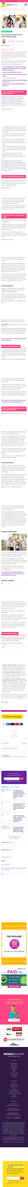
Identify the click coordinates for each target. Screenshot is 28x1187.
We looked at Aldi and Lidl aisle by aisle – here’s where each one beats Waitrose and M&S (19, 806)
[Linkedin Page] (15, 1118)
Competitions (14, 1074)
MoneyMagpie (4, 8)
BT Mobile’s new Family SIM (8, 97)
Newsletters (14, 1096)
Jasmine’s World (14, 1085)
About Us (14, 1083)
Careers (14, 1095)
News (14, 1071)
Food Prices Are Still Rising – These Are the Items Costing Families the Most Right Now (19, 818)
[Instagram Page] (12, 1118)
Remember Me (7, 857)
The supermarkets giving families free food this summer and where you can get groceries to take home (19, 794)
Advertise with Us (14, 1090)
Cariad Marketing (20, 1142)
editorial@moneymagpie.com (13, 1110)
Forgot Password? (5, 864)
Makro (19, 257)
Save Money (14, 1065)
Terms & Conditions (14, 1091)
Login (24, 743)
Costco (13, 257)
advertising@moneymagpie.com (13, 1114)
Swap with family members (9, 78)
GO (22, 779)
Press (14, 1088)
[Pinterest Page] (19, 1118)
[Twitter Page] (10, 1118)
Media (14, 1070)
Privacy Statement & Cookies (14, 1093)
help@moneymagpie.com (13, 1105)
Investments (14, 1068)
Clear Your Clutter (14, 1073)
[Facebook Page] (8, 1118)
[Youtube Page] (17, 1118)
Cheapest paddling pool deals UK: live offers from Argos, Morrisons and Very (18, 829)
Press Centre (14, 1087)
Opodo (3, 320)
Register (16, 838)
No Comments (6, 45)
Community (14, 1076)
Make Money (14, 1063)
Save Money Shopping (20, 8)
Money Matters (14, 1066)
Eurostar (3, 328)
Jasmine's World (14, 1020)
